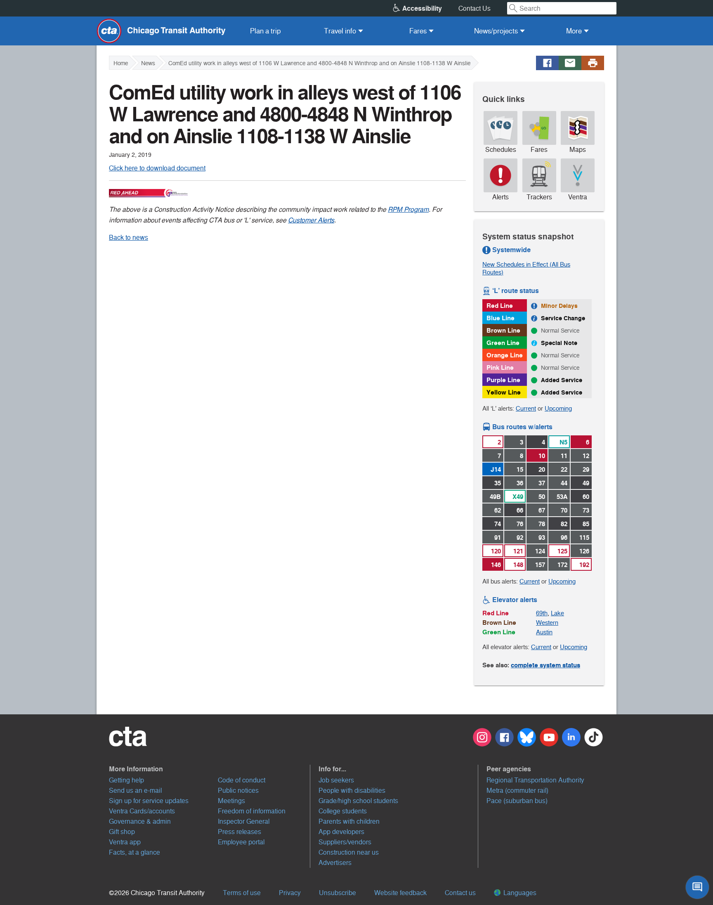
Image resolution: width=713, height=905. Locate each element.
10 (541, 455)
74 (497, 523)
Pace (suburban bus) (517, 800)
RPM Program (408, 209)
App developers (341, 831)
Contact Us (474, 8)
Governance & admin (140, 821)
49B (495, 496)
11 (564, 455)
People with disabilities (352, 790)
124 (540, 551)
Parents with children (349, 821)
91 (497, 537)
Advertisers (335, 862)
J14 (496, 469)
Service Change (563, 318)
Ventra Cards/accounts (142, 811)
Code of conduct (241, 780)
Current (526, 408)
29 (586, 469)
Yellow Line (503, 392)
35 (497, 483)
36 (520, 483)
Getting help (126, 780)
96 (564, 537)
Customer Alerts (311, 220)
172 (562, 564)
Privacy (290, 892)
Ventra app (125, 842)
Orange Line (504, 355)
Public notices (238, 790)
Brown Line (503, 330)
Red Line (499, 305)
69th (542, 613)
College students (343, 811)
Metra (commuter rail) (517, 790)
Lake (557, 613)
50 (541, 496)
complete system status (545, 665)
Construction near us (349, 852)
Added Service (561, 380)
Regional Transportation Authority (535, 780)
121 (518, 551)
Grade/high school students (358, 800)
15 (520, 469)
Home (120, 63)
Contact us (460, 892)
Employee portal (241, 842)
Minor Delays (559, 305)
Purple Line (503, 379)
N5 (563, 442)
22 (564, 469)
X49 (517, 496)
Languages (519, 892)
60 (586, 496)
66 (520, 510)
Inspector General (243, 821)
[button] (209, 769)
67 (541, 510)
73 (586, 510)
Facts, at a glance (134, 852)
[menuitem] (266, 31)
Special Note (559, 343)
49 (586, 483)
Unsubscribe (337, 892)
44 (564, 483)
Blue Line (500, 317)
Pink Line (500, 367)
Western (547, 622)
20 (541, 469)
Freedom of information (252, 811)
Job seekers (336, 780)
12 (586, 455)
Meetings (231, 800)
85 (586, 523)
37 (541, 483)
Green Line (502, 342)
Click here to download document (157, 168)
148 (518, 564)
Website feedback (400, 892)
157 (540, 564)
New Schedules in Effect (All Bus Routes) (526, 268)
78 (541, 523)
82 (564, 523)
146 (496, 564)
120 (496, 551)
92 (520, 537)
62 (497, 510)
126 (584, 551)
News (148, 63)
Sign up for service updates (149, 800)
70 (564, 510)
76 (520, 523)
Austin (544, 632)
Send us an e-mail (135, 790)
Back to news (128, 237)
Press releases (239, 831)
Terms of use (242, 892)
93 (541, 537)
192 (584, 564)
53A (562, 496)
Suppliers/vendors (345, 842)
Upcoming (558, 408)
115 (584, 537)
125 (562, 551)
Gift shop (122, 831)
